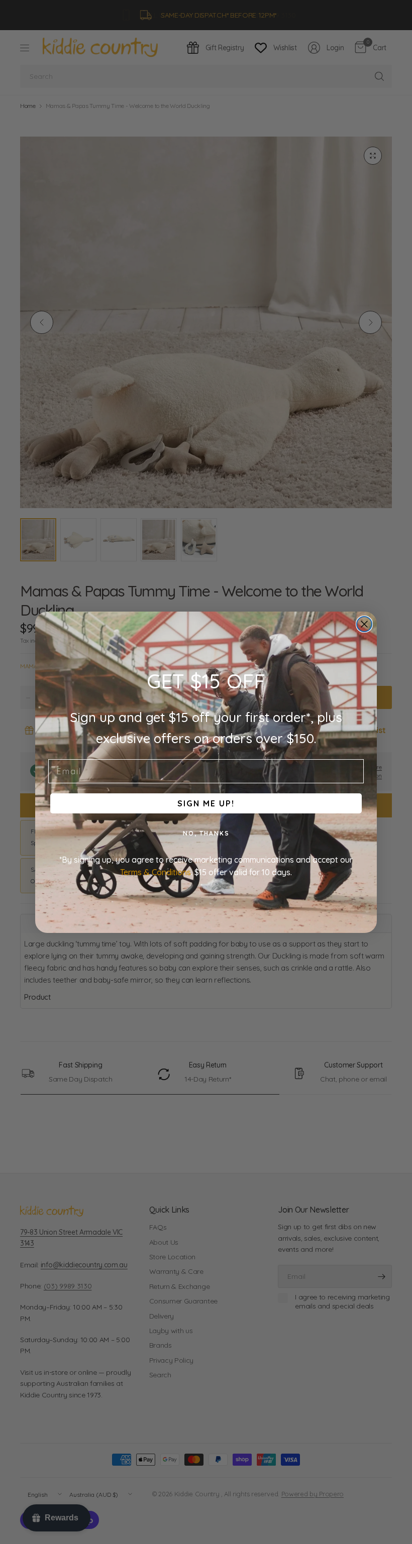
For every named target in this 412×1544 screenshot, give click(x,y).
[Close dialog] (364, 624)
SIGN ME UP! (206, 803)
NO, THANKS (206, 833)
